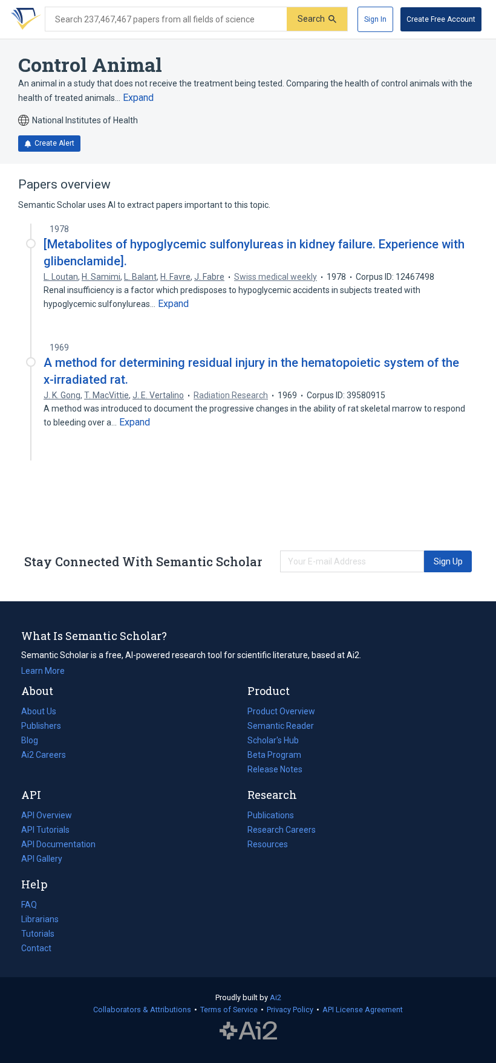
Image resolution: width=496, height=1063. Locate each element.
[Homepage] (23, 19)
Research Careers (281, 831)
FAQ (29, 905)
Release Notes (274, 769)
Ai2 (275, 997)
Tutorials (37, 934)
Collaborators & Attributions (142, 1009)
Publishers (41, 726)
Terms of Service (229, 1009)
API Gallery (41, 859)
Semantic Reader (280, 726)
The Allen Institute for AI (248, 1031)
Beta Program (274, 755)
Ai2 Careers (43, 756)
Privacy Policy (290, 1009)
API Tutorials (45, 830)
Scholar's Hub (273, 740)
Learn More (43, 671)
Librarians (40, 919)
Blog (34, 741)
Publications (270, 816)
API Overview (46, 815)
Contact (36, 948)
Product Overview (281, 711)
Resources (267, 845)
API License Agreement (362, 1009)
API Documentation (58, 845)
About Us (38, 711)
